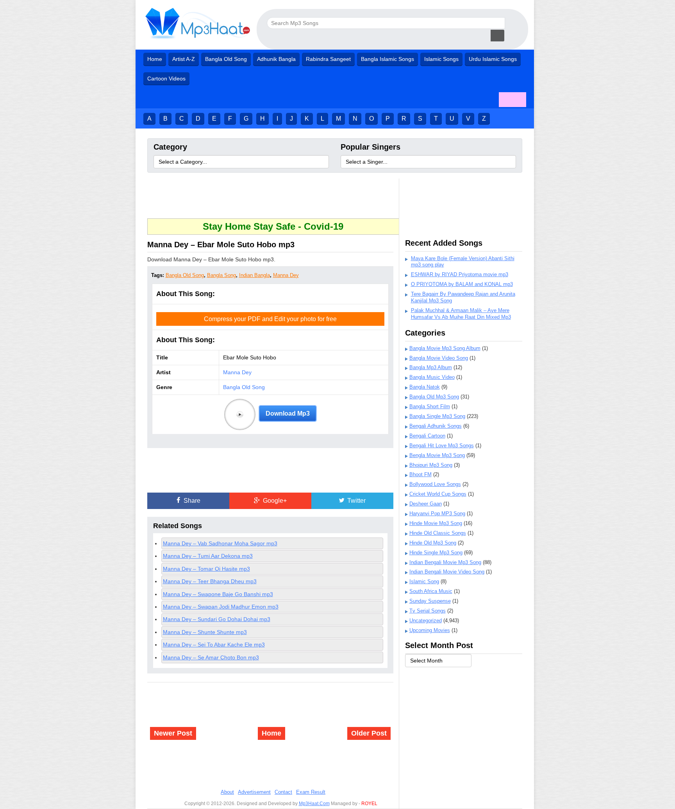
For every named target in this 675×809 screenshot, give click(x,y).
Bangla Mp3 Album (430, 367)
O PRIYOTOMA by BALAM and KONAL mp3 (462, 284)
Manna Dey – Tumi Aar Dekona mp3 (208, 556)
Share (191, 500)
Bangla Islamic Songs (387, 59)
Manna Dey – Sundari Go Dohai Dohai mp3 (216, 619)
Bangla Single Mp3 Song (437, 416)
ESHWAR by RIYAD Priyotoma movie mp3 (459, 274)
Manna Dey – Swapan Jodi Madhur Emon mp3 (221, 607)
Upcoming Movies (429, 630)
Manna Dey (286, 275)
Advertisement (254, 792)
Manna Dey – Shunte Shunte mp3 (205, 632)
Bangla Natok (424, 387)
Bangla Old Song (226, 59)
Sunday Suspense (430, 601)
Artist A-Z (183, 59)
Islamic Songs (441, 59)
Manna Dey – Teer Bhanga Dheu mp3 (210, 581)
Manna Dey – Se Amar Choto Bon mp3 (211, 657)
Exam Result (310, 792)
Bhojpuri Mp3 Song (430, 465)
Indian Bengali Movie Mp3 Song (445, 562)
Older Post (369, 733)
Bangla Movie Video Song (438, 358)
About (227, 792)
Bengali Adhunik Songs (435, 426)
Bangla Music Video (432, 377)
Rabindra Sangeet (328, 59)
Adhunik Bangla (276, 59)
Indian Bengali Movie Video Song (446, 572)
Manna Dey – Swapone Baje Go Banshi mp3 (218, 594)
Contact (283, 792)
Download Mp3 (288, 413)
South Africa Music (430, 591)
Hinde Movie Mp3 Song (435, 523)
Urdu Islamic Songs (493, 59)
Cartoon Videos (166, 78)
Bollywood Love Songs (435, 484)
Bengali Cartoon (427, 436)
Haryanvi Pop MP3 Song (437, 513)
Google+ (274, 500)
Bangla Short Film (429, 406)
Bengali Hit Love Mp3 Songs (441, 445)
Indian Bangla (254, 275)
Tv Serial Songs (427, 611)
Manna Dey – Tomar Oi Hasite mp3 (206, 569)
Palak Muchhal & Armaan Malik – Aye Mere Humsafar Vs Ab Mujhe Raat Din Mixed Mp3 (461, 313)
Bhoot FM (420, 474)
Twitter (356, 500)
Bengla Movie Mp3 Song (437, 455)
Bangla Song (221, 275)
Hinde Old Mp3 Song (432, 543)
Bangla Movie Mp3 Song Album (444, 348)
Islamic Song (424, 581)
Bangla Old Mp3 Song (434, 397)
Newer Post (173, 733)
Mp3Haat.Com (314, 803)
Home (154, 59)
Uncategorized (425, 620)
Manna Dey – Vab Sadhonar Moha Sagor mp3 (220, 543)
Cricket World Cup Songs (437, 494)
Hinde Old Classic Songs (437, 533)
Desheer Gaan (425, 504)
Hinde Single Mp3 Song (435, 552)
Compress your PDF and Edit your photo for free (270, 319)
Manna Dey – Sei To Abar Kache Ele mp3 (214, 644)
